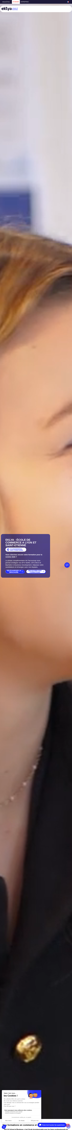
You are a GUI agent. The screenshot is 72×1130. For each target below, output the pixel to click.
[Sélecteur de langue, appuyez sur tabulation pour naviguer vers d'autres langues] (68, 2)
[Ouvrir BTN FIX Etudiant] (67, 565)
